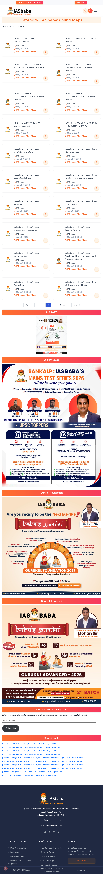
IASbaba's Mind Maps (26, 51)
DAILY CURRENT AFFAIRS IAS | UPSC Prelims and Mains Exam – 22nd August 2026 (31, 754)
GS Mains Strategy (48, 865)
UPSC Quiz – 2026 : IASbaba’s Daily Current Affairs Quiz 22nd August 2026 (29, 751)
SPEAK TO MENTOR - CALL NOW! (29, 2)
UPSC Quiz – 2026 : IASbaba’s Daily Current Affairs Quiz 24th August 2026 (29, 744)
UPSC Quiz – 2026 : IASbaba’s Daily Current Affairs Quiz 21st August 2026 (29, 775)
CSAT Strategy (47, 860)
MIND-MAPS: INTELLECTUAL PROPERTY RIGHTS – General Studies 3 (79, 67)
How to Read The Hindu (51, 848)
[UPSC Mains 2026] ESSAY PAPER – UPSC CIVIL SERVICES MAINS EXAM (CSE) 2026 (32, 772)
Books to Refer (47, 852)
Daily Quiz (14, 852)
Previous (29, 305)
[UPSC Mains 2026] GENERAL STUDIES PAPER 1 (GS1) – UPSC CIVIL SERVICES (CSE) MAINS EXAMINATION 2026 (42, 768)
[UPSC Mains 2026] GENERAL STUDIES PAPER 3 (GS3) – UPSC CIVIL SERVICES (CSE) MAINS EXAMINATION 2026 (42, 761)
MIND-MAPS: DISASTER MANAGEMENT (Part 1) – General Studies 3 (80, 96)
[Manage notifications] (6, 868)
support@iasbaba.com (52, 825)
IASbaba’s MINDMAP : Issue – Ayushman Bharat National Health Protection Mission (80, 256)
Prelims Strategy (47, 856)
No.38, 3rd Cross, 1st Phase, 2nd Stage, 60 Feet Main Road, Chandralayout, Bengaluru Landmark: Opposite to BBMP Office (52, 811)
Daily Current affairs (18, 848)
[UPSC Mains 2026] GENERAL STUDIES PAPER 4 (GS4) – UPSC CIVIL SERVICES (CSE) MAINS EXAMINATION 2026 (42, 758)
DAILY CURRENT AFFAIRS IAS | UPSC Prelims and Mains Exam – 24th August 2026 (31, 747)
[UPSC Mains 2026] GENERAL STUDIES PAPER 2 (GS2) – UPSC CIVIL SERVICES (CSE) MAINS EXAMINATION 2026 (42, 765)
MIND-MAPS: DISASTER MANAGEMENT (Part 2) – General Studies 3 (29, 96)
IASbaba (20, 45)
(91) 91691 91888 (52, 820)
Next (76, 305)
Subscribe (11, 728)
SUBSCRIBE (81, 2)
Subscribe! (81, 870)
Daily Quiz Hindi (17, 856)
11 (68, 305)
